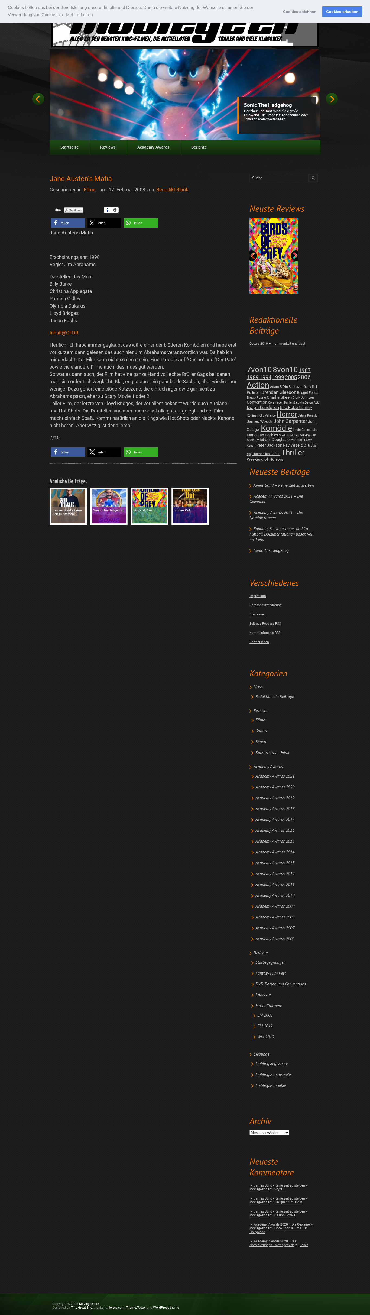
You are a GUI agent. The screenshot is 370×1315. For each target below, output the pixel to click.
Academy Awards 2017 (274, 820)
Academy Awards (153, 147)
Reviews (108, 147)
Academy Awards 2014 (274, 852)
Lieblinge (261, 1054)
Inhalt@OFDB (64, 333)
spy (249, 454)
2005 (291, 377)
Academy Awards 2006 (274, 939)
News (258, 687)
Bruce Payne (256, 397)
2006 (304, 377)
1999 (278, 377)
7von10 (259, 369)
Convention (257, 402)
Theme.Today (136, 1308)
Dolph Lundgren (263, 407)
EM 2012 (264, 1026)
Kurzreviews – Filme (272, 753)
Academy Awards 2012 (274, 874)
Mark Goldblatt (289, 435)
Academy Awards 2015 (274, 841)
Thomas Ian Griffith (266, 454)
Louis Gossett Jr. (305, 430)
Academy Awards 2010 (274, 895)
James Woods (260, 421)
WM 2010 (265, 1037)
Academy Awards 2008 (274, 917)
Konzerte (263, 995)
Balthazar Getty (300, 387)
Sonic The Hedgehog (268, 105)
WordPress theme (166, 1308)
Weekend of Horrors (265, 459)
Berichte (199, 147)
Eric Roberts (291, 407)
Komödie (276, 428)
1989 (253, 377)
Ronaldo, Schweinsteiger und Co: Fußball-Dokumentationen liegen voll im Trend (281, 534)
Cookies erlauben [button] (342, 11)
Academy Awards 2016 (274, 830)
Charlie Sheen (279, 397)
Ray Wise (291, 445)
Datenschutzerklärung (265, 605)
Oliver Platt (295, 440)
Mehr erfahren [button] (79, 14)
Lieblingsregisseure (271, 1064)
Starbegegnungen (270, 962)
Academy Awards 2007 (274, 928)
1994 (265, 377)
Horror (287, 414)
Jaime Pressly (307, 415)
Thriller (292, 452)
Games (261, 731)
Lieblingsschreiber (270, 1085)
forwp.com (117, 1308)
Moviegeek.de (89, 1304)
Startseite (69, 147)
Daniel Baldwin (294, 402)
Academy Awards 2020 (274, 787)
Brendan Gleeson (278, 392)
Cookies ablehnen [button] (300, 11)
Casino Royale (284, 1215)
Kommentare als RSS (264, 633)
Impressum (257, 596)
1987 (305, 370)
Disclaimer (257, 614)
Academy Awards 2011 (274, 885)
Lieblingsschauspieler (273, 1075)
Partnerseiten (259, 642)
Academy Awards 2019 (274, 798)
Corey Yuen (275, 402)
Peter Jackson (269, 445)
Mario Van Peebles (262, 435)
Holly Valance (266, 415)
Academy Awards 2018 (274, 809)
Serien (260, 742)
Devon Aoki (312, 402)
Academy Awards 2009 (274, 906)
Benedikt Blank (172, 189)
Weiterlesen (276, 119)
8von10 (285, 369)
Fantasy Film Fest (270, 973)
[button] (68, 223)
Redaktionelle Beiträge (274, 697)
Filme (260, 720)
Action (258, 385)
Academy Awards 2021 (274, 776)
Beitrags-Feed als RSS (265, 624)
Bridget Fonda (307, 393)
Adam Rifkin (279, 387)
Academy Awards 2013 (274, 863)
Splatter (309, 445)
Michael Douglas (271, 439)
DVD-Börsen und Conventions (280, 984)
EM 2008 (264, 1015)
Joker (304, 1245)
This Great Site (81, 1308)
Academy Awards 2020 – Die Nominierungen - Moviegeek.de (272, 1243)
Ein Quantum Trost (288, 1202)
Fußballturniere (268, 1006)
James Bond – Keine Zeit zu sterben (284, 485)
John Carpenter (290, 421)
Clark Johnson (303, 397)
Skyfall (279, 1189)
